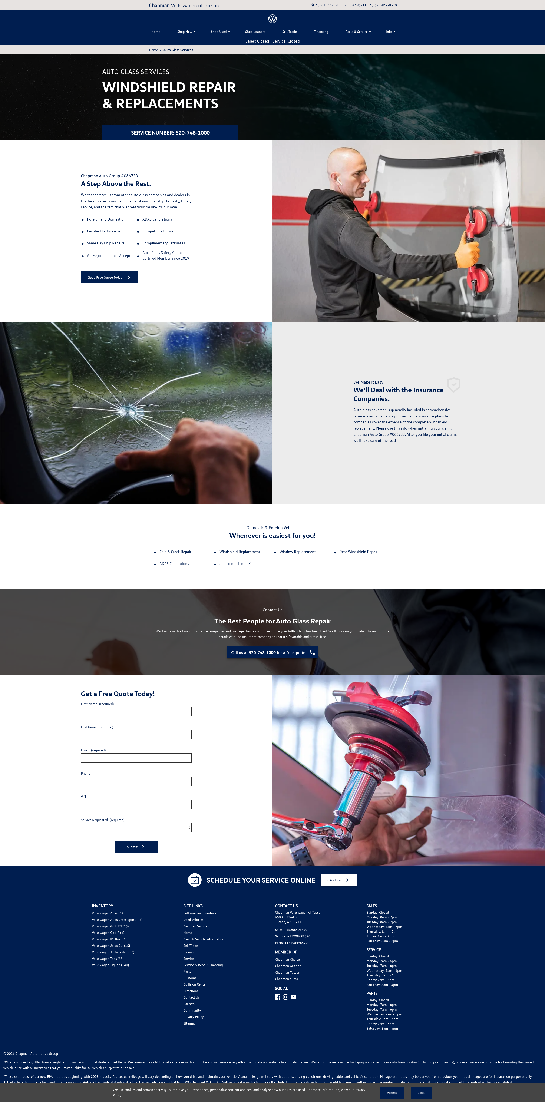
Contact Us (192, 997)
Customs (190, 978)
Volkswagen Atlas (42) (108, 913)
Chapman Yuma (286, 979)
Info (389, 31)
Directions (191, 991)
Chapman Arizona (288, 966)
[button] (136, 847)
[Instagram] (285, 996)
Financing (321, 31)
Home (155, 31)
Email (93, 750)
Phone (85, 773)
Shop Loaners (255, 31)
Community (192, 1010)
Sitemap (190, 1023)
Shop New (184, 31)
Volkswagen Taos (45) (107, 958)
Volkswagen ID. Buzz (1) (109, 939)
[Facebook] (277, 996)
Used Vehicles (194, 919)
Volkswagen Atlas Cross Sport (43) (117, 919)
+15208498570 (295, 929)
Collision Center (195, 984)
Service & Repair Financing (203, 965)
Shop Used (219, 31)
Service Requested (102, 820)
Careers (189, 1004)
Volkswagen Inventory (200, 913)
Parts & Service (357, 31)
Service (189, 958)
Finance (189, 952)
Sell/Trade (289, 31)
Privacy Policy (194, 1017)
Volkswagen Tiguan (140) (110, 965)
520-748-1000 (193, 132)
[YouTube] (293, 996)
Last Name (97, 727)
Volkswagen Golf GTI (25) (110, 926)
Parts (187, 971)
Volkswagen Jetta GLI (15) (111, 945)
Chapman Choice (287, 959)
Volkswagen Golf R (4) (108, 932)
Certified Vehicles (196, 926)
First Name (97, 704)
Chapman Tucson (287, 972)
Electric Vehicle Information (204, 939)
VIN (83, 796)
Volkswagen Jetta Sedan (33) (113, 952)
